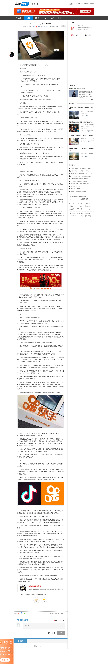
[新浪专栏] (22, 3)
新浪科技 (83, 3)
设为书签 (78, 3)
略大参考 (46, 26)
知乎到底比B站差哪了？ (76, 186)
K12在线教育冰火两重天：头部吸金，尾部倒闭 (81, 135)
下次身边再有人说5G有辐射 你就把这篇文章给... (81, 173)
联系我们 (71, 206)
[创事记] (34, 3)
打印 (58, 613)
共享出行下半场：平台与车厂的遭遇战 (79, 178)
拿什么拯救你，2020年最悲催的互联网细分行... (81, 171)
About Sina (87, 203)
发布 (61, 633)
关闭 (63, 613)
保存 (53, 613)
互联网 (37, 18)
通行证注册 (88, 206)
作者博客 (88, 35)
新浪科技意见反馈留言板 (79, 196)
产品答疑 (71, 209)
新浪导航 (92, 3)
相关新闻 (20, 641)
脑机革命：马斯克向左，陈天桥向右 (79, 191)
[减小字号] (62, 26)
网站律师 (79, 209)
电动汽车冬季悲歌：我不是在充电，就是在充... (81, 168)
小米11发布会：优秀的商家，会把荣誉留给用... (81, 176)
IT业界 (52, 18)
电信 (44, 18)
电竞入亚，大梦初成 (75, 188)
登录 (49, 633)
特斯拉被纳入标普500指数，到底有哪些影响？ (81, 122)
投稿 (59, 18)
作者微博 (75, 35)
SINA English (88, 209)
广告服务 (79, 203)
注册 (53, 633)
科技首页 (18, 18)
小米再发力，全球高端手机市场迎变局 (79, 181)
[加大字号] (64, 26)
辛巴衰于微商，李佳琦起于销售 (77, 88)
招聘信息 (79, 206)
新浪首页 (87, 3)
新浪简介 (71, 203)
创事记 (28, 18)
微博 (39, 26)
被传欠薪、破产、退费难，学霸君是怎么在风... (81, 183)
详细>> (92, 99)
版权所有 (88, 216)
